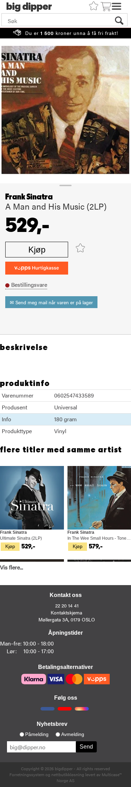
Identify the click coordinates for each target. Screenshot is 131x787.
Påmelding (37, 734)
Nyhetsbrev (52, 724)
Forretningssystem (26, 774)
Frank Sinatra (29, 197)
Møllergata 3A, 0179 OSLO (66, 619)
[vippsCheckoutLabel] (36, 268)
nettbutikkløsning (67, 774)
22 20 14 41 (67, 605)
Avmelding (72, 734)
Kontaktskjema (66, 612)
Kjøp (36, 249)
